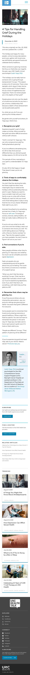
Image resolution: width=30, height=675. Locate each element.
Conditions (7, 619)
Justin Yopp (24, 354)
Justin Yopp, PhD (16, 73)
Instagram (7, 643)
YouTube (7, 638)
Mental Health (13, 43)
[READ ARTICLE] (15, 488)
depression (10, 257)
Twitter (7, 635)
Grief (6, 43)
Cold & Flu (7, 621)
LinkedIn (7, 646)
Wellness (7, 616)
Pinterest (7, 641)
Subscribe (7, 416)
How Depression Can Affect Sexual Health (14, 450)
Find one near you (14, 344)
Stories (6, 624)
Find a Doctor (23, 362)
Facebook (7, 633)
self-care (12, 213)
